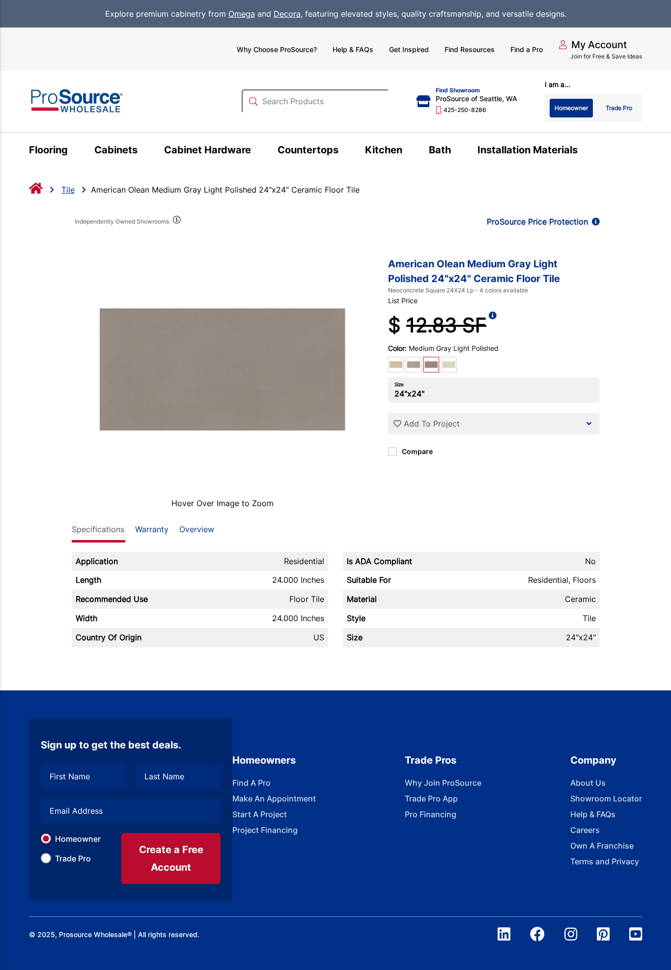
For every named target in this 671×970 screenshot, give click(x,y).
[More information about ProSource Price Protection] (594, 221)
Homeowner (78, 839)
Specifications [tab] (98, 529)
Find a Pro (526, 49)
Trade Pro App (431, 798)
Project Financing (265, 830)
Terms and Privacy (604, 861)
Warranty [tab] (151, 529)
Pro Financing (430, 814)
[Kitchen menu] (408, 151)
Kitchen (383, 150)
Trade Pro (73, 858)
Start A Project (259, 814)
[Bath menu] (456, 151)
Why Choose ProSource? (277, 49)
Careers (585, 830)
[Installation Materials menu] (583, 151)
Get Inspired (409, 49)
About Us (588, 783)
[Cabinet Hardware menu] (256, 151)
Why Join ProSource (443, 783)
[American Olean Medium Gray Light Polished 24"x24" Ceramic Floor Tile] (223, 369)
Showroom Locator (606, 798)
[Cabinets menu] (143, 151)
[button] (593, 44)
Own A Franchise (602, 846)
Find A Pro (251, 783)
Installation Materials (527, 150)
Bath (440, 150)
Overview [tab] (196, 529)
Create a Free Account (171, 858)
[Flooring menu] (73, 151)
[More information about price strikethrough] (493, 325)
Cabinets (116, 150)
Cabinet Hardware (207, 150)
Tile (68, 190)
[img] (176, 222)
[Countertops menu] (344, 151)
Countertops (308, 150)
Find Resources (470, 49)
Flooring (48, 150)
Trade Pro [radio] (619, 108)
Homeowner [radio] (571, 108)
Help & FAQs (353, 49)
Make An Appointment (274, 798)
